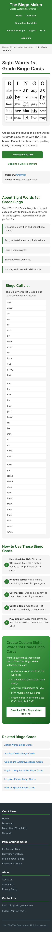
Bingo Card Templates (26, 23)
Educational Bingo (16, 30)
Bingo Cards (16, 47)
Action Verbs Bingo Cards (18, 744)
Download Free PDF (22, 154)
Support (32, 30)
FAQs (42, 30)
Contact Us (8, 884)
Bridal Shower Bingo (13, 858)
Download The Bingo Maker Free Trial (26, 712)
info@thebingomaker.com (21, 905)
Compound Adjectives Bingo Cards (23, 761)
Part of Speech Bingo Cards (19, 787)
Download (31, 15)
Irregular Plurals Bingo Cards (20, 779)
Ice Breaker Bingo (11, 849)
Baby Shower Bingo (13, 853)
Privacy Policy (10, 889)
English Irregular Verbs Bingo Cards (23, 770)
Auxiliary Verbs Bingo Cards (19, 753)
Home (19, 15)
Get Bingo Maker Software (22, 163)
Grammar (28, 47)
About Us (26, 38)
